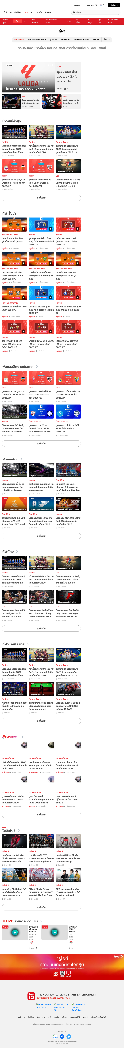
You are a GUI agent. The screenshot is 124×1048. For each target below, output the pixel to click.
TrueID (11, 5)
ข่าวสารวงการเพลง (51, 21)
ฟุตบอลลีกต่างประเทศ (37, 39)
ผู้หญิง (90, 21)
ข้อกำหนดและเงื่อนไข (50, 1024)
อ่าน (26, 12)
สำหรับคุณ (5, 21)
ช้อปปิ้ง (56, 1017)
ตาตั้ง (39, 12)
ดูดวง (100, 21)
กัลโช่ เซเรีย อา (35, 421)
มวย (57, 175)
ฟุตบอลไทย (65, 39)
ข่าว (25, 21)
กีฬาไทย (96, 39)
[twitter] (68, 1036)
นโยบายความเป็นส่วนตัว (65, 1024)
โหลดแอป (77, 5)
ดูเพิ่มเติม (41, 197)
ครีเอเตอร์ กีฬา (8, 758)
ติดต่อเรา (88, 1024)
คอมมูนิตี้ (85, 1017)
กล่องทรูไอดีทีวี (75, 1017)
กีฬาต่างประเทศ (62, 142)
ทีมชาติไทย (60, 480)
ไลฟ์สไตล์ (9, 830)
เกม (32, 12)
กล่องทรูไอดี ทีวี (91, 5)
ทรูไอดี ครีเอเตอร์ (113, 21)
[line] (55, 1036)
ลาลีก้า (4, 175)
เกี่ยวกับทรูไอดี (38, 1024)
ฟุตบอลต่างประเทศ (81, 39)
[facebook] (62, 1036)
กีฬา (17, 21)
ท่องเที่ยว (78, 21)
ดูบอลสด (53, 39)
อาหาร (68, 21)
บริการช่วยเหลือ (79, 1024)
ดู (11, 12)
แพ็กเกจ (64, 1017)
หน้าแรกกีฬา (19, 39)
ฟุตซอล (5, 421)
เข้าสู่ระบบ (114, 5)
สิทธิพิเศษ (18, 12)
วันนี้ (5, 12)
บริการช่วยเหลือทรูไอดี (98, 1017)
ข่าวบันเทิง (35, 21)
